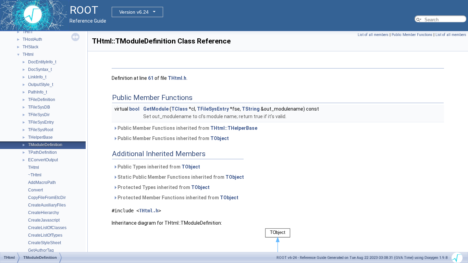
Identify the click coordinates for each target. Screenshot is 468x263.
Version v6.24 (134, 12)
